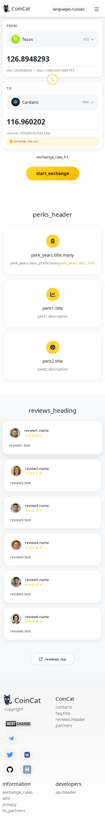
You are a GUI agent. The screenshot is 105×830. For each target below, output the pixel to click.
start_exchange (52, 173)
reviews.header (70, 719)
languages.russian (69, 9)
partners (64, 725)
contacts (64, 707)
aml (6, 798)
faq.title (63, 713)
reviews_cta (55, 659)
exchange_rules (18, 792)
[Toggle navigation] (96, 9)
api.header (66, 792)
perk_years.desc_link (76, 263)
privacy (9, 804)
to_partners (14, 810)
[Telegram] (11, 738)
